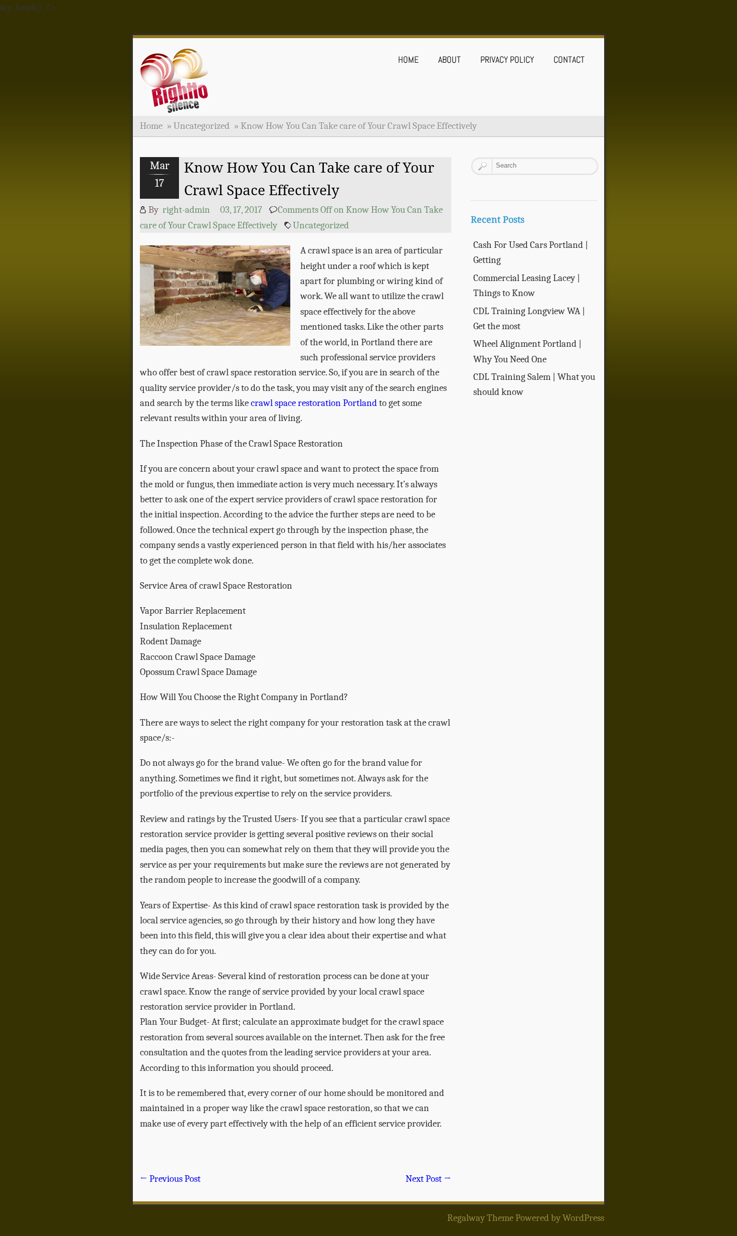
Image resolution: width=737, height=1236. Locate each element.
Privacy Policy (507, 59)
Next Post (428, 1178)
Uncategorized (201, 125)
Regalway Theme (480, 1217)
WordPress (583, 1217)
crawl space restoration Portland (314, 402)
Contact (569, 59)
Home (408, 59)
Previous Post (170, 1178)
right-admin (186, 209)
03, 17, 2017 (241, 209)
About (449, 59)
